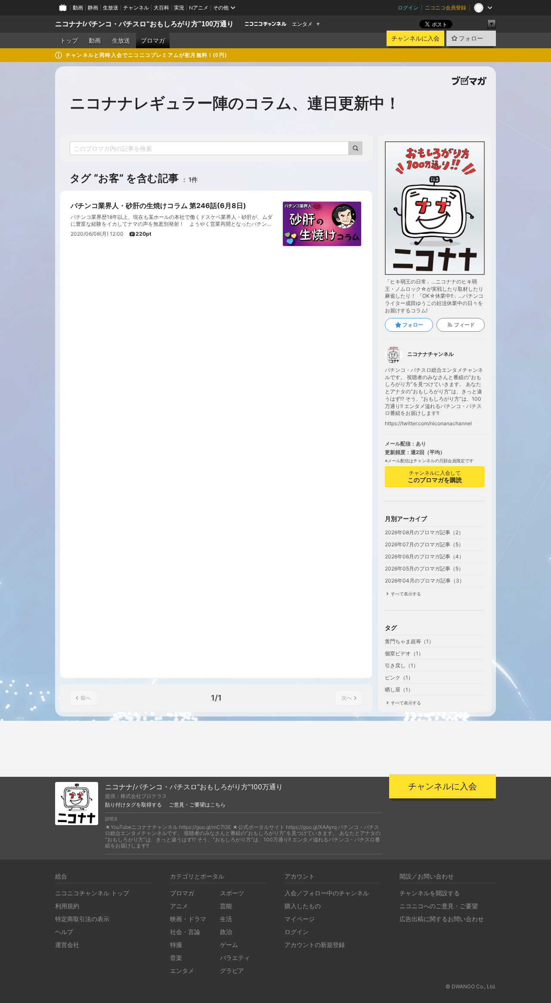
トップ (69, 40)
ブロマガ (153, 40)
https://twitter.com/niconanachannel (428, 424)
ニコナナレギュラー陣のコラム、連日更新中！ (235, 102)
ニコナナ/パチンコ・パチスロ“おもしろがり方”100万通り (144, 24)
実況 (179, 7)
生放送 (110, 7)
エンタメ (302, 24)
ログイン (408, 7)
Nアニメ (198, 7)
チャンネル (136, 7)
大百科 (161, 7)
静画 (93, 7)
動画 (78, 7)
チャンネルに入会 (415, 38)
